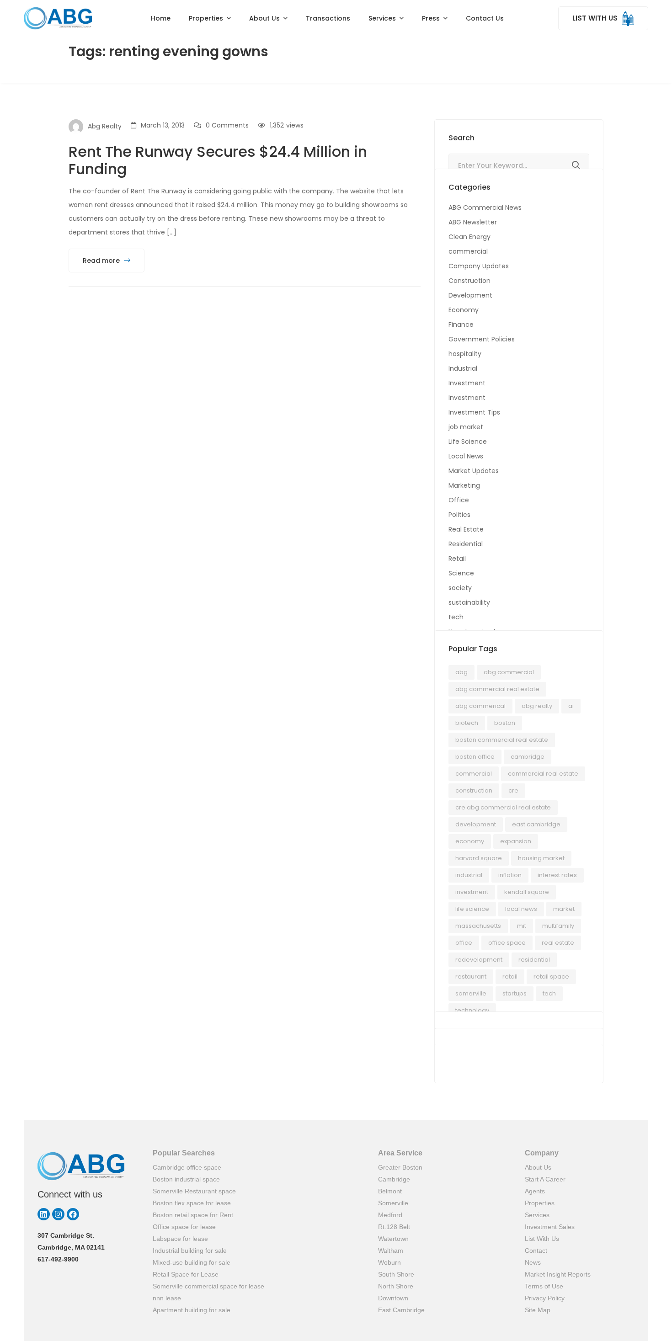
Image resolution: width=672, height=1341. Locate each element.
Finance (461, 324)
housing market (541, 858)
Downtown (393, 1298)
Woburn (389, 1262)
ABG (461, 672)
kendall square (526, 892)
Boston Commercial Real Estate (501, 739)
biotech (466, 722)
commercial (468, 251)
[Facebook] (73, 1214)
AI (571, 706)
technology (472, 1010)
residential (534, 959)
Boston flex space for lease (192, 1203)
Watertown (393, 1238)
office (463, 942)
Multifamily (558, 925)
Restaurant (470, 976)
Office (458, 500)
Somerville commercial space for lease (208, 1286)
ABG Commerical (480, 706)
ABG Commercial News (485, 207)
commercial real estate (543, 773)
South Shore (396, 1274)
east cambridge (536, 824)
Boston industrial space (186, 1179)
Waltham (390, 1250)
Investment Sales (550, 1226)
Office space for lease (184, 1226)
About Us (538, 1167)
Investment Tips (474, 412)
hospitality (464, 353)
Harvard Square (478, 858)
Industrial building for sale (190, 1250)
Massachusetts (478, 925)
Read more (102, 260)
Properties (540, 1203)
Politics (459, 514)
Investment (466, 383)
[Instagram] (58, 1214)
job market (465, 426)
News (533, 1262)
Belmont (390, 1191)
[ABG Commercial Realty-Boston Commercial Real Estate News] (58, 18)
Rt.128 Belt (394, 1226)
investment (471, 892)
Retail (457, 558)
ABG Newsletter (472, 222)
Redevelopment (478, 959)
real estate (558, 942)
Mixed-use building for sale (191, 1262)
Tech (549, 993)
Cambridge (527, 756)
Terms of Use (544, 1286)
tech (456, 617)
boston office (475, 756)
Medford (390, 1215)
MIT (521, 925)
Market (564, 909)
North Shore (395, 1286)
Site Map (537, 1310)
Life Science (467, 441)
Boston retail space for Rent (193, 1215)
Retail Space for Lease (186, 1274)
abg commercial (509, 672)
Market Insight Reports (558, 1274)
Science (461, 573)
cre (513, 790)
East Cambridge (401, 1310)
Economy (463, 309)
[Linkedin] (43, 1214)
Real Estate (466, 529)
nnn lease (167, 1298)
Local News (465, 456)
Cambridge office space (187, 1167)
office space (507, 942)
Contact (536, 1250)
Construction (469, 280)
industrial (468, 875)
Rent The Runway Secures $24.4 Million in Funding (218, 160)
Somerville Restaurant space (194, 1191)
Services (537, 1215)
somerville (470, 993)
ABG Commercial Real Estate (497, 689)
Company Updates (478, 266)
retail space (551, 976)
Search (576, 165)
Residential (465, 543)
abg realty (537, 706)
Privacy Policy (545, 1298)
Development (470, 295)
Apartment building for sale (191, 1310)
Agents (535, 1191)
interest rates (557, 875)
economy (469, 841)
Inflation (510, 875)
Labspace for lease (180, 1238)
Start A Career (545, 1179)
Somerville (393, 1203)
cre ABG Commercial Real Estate (503, 807)
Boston (504, 722)
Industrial (462, 368)
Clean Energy (469, 236)
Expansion (515, 841)
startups (514, 993)
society (460, 587)
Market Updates (473, 470)
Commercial (473, 773)
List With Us (542, 1238)
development (475, 824)
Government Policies (481, 339)
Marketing (464, 485)
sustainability (469, 602)
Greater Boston (400, 1167)
